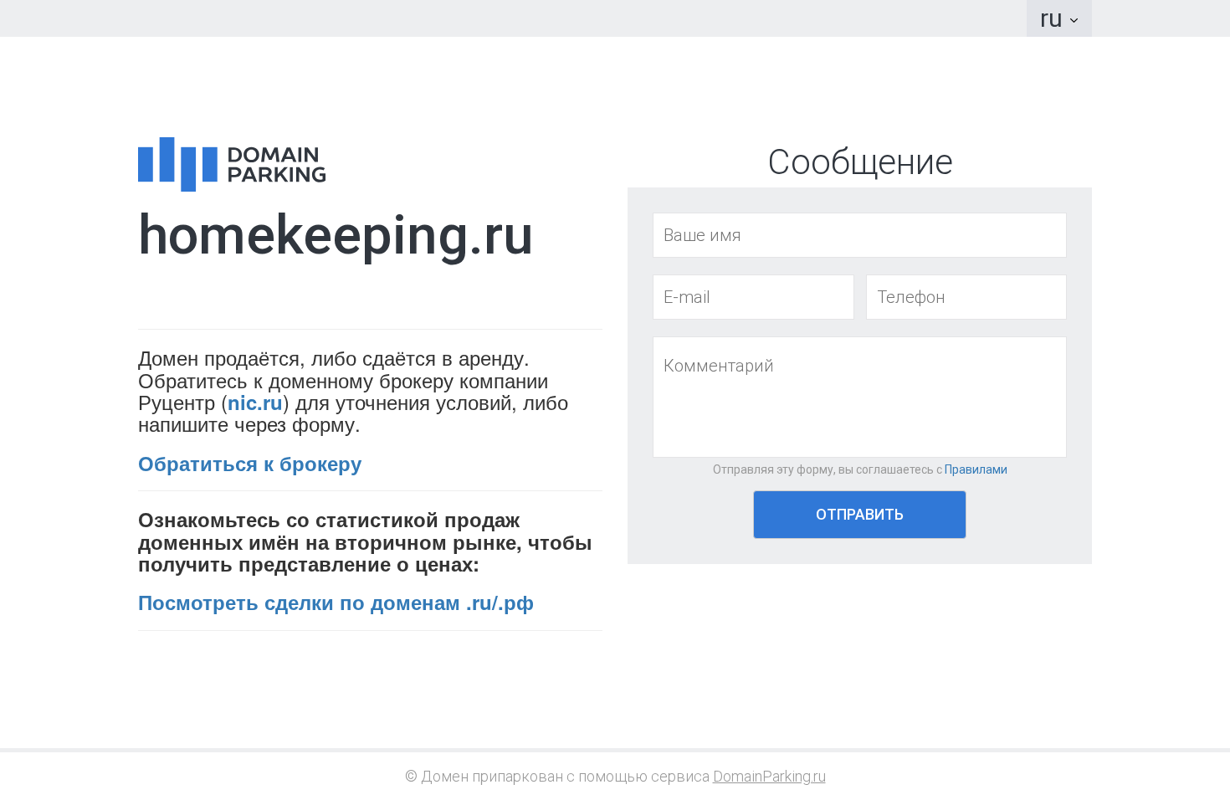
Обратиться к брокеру (249, 463)
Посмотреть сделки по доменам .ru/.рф (336, 601)
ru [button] (1054, 18)
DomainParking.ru (769, 776)
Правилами (976, 469)
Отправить (860, 514)
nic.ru (255, 401)
